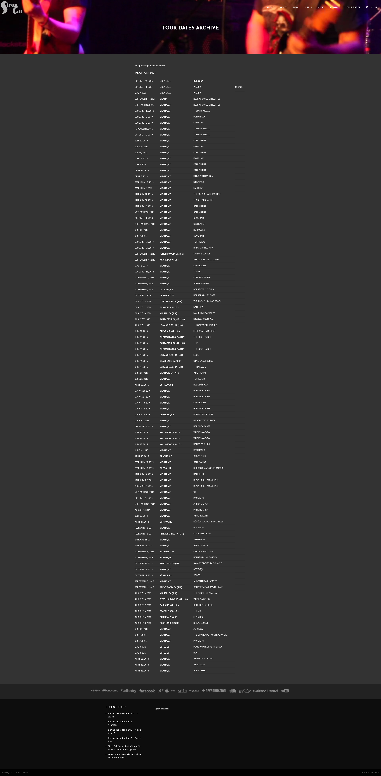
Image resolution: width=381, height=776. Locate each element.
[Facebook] (147, 691)
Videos (283, 7)
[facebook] (372, 7)
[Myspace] (194, 691)
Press (308, 7)
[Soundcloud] (233, 691)
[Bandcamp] (110, 691)
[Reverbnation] (214, 691)
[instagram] (367, 7)
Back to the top (370, 772)
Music (321, 7)
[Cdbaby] (129, 691)
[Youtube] (285, 691)
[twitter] (376, 7)
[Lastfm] (182, 691)
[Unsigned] (272, 691)
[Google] (160, 691)
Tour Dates (353, 7)
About (270, 7)
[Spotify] (245, 691)
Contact (335, 7)
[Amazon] (95, 691)
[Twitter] (259, 691)
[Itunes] (170, 691)
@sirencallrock (162, 708)
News (296, 7)
